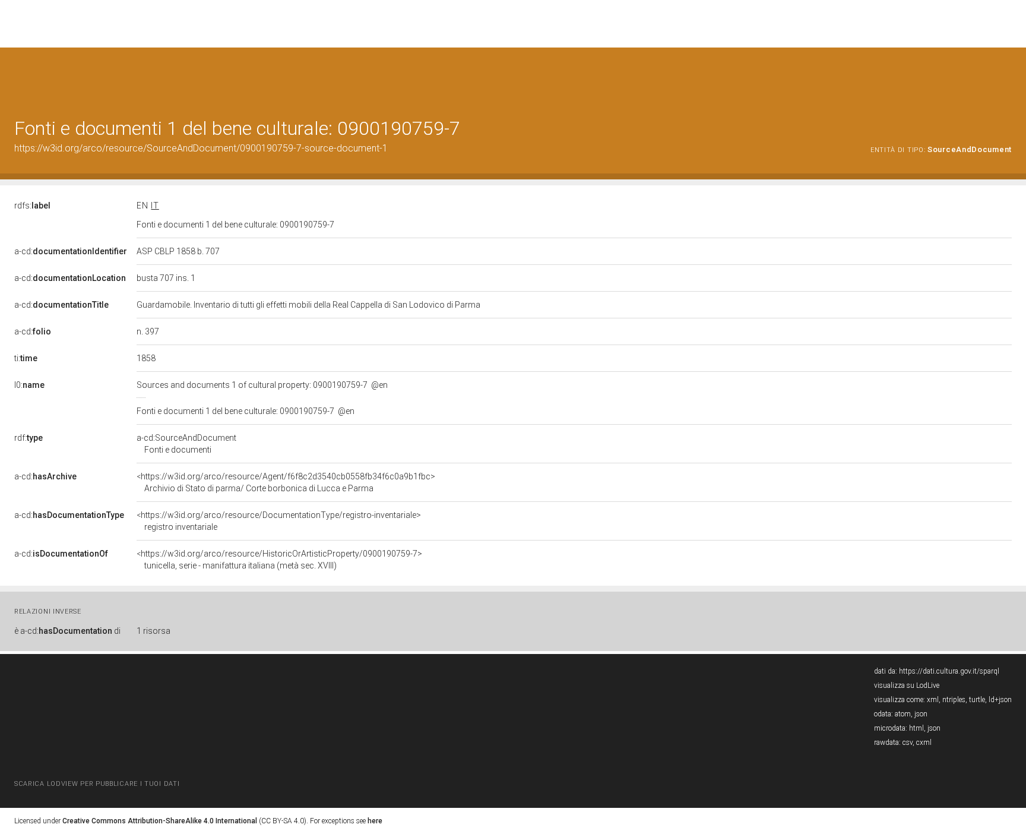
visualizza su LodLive (906, 685)
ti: (25, 358)
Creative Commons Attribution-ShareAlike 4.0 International (159, 821)
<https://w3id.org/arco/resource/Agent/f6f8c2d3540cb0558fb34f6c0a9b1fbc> (286, 482)
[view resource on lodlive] (1006, 77)
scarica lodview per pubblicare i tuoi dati (96, 784)
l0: (29, 385)
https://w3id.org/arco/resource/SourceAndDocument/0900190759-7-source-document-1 (201, 148)
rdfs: (32, 205)
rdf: (28, 438)
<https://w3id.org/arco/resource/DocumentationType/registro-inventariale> (279, 521)
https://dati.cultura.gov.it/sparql (949, 671)
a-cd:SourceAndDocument (186, 443)
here (375, 821)
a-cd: (70, 251)
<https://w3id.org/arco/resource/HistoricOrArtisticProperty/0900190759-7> (279, 559)
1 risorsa (153, 631)
